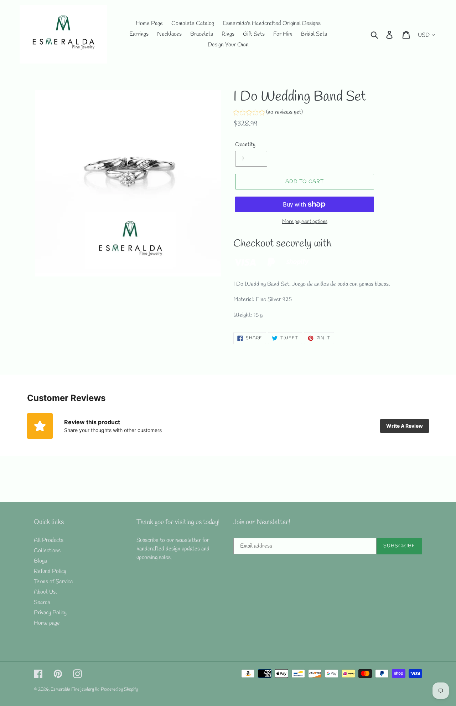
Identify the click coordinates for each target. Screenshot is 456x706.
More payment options (304, 221)
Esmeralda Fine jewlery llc (75, 689)
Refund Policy (50, 571)
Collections (47, 550)
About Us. (45, 592)
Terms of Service (53, 581)
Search (42, 602)
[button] (268, 113)
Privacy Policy (50, 612)
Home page (47, 623)
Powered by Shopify (119, 689)
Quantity (245, 144)
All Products (48, 540)
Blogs (40, 561)
